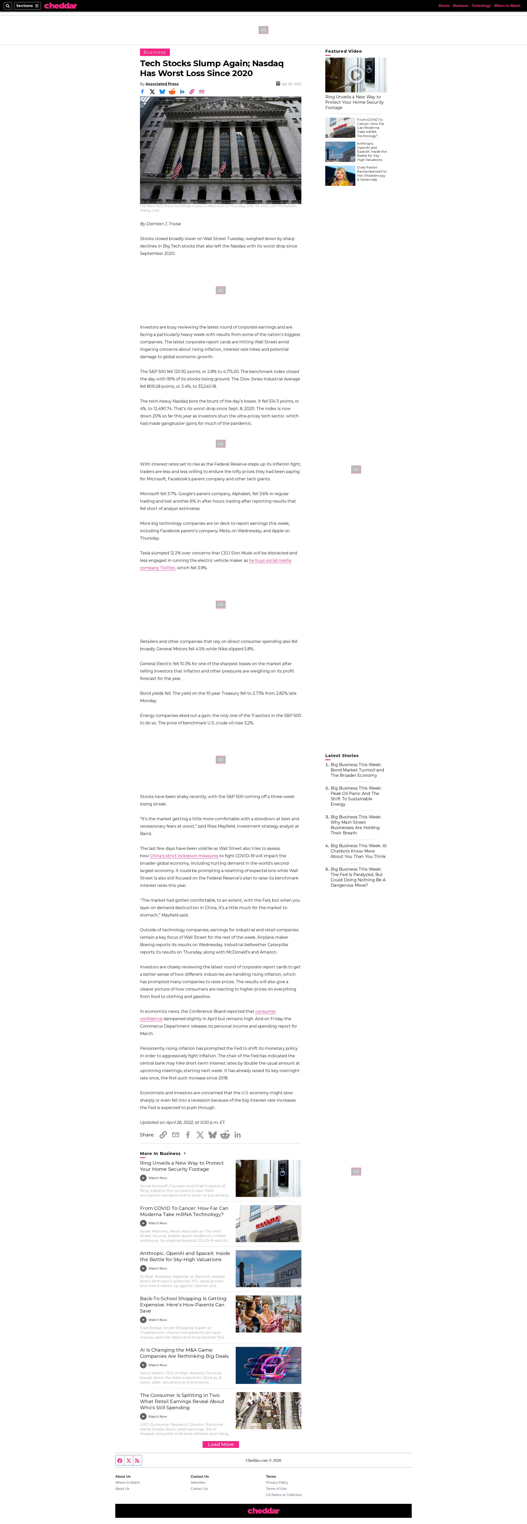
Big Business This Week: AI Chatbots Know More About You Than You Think (359, 851)
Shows (443, 5)
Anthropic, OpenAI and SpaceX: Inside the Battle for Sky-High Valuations (185, 1256)
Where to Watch (507, 5)
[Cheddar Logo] (60, 5)
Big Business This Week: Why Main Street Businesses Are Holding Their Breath (356, 824)
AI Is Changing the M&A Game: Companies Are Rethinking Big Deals (184, 1353)
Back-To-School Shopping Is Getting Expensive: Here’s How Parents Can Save (183, 1305)
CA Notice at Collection (284, 1495)
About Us (122, 1489)
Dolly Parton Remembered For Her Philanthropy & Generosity (372, 174)
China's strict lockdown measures (184, 855)
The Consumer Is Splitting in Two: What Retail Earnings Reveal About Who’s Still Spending (182, 1401)
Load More (221, 1444)
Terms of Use (276, 1489)
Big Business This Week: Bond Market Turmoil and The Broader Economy (357, 770)
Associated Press (162, 84)
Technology (481, 5)
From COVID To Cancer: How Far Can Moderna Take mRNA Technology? (184, 1211)
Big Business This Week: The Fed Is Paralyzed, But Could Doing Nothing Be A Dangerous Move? (358, 877)
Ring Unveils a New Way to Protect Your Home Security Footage (182, 1166)
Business (460, 5)
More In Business (161, 1153)
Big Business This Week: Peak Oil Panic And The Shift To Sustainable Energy (356, 796)
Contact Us (199, 1489)
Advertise (198, 1482)
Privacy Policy (277, 1482)
